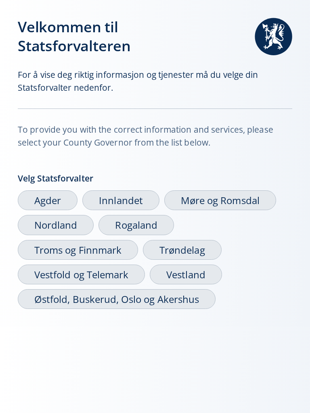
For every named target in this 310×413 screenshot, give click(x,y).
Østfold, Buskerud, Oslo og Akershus (116, 299)
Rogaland (136, 225)
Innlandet (121, 200)
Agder (47, 200)
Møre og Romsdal (220, 200)
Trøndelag (182, 250)
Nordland (55, 225)
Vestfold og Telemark (81, 274)
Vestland (185, 274)
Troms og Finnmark (77, 250)
